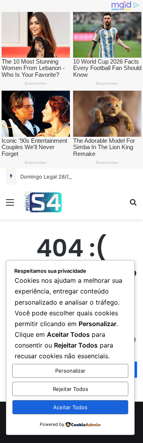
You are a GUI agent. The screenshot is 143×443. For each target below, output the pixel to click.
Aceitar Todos (70, 407)
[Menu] (10, 205)
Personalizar (70, 370)
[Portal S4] (43, 202)
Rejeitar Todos (70, 389)
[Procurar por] (133, 205)
